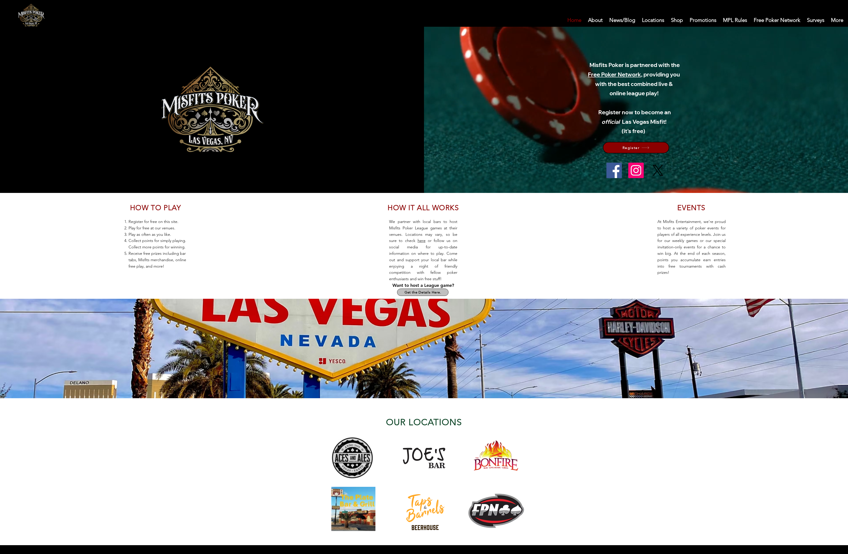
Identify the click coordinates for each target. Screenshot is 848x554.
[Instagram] (636, 170)
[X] (658, 170)
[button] (817, 16)
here (422, 240)
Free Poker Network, (615, 74)
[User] (827, 16)
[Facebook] (614, 170)
